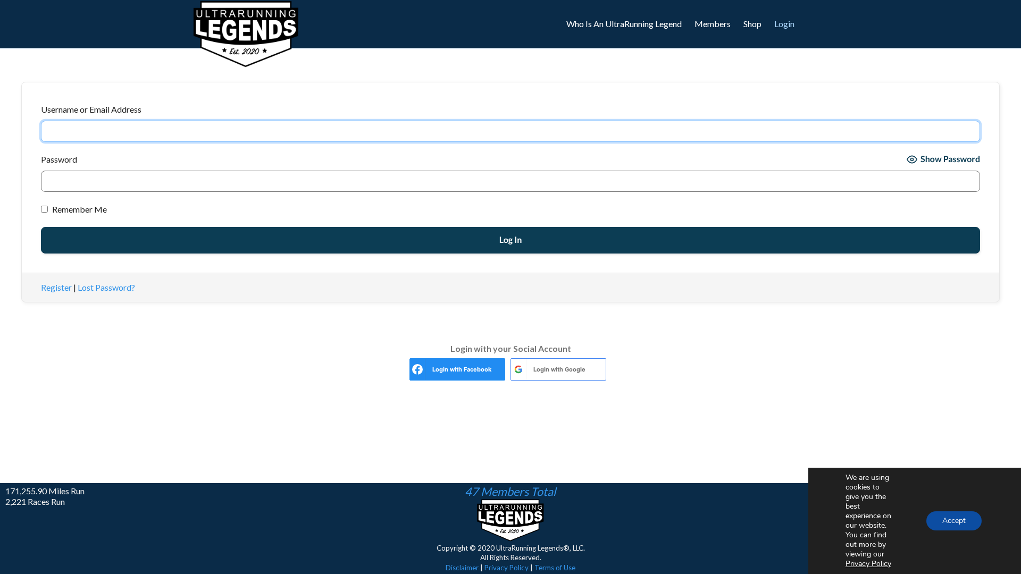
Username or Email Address (91, 109)
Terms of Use (554, 567)
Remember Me (79, 209)
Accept (954, 521)
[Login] (822, 24)
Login (784, 24)
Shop (752, 24)
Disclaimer (462, 567)
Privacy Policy (506, 567)
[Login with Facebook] (417, 369)
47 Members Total (510, 492)
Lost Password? (106, 287)
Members (712, 24)
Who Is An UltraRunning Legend (624, 24)
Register (56, 287)
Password (59, 159)
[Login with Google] (518, 369)
